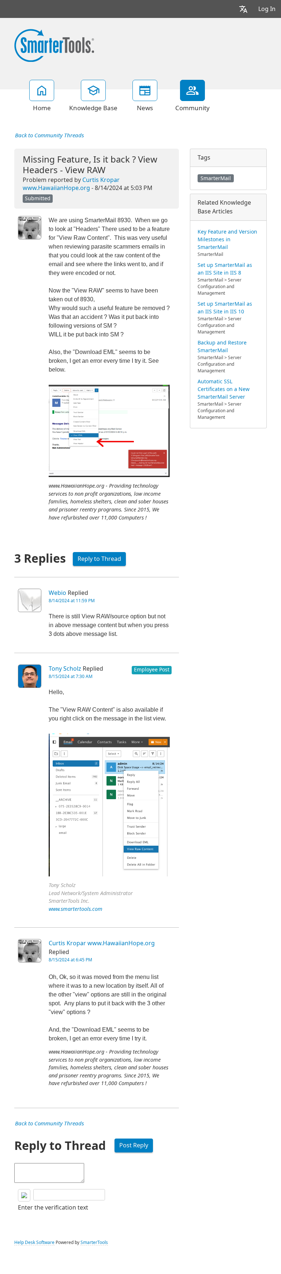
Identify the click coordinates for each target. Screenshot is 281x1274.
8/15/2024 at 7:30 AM (71, 676)
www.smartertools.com (75, 909)
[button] (243, 9)
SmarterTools (94, 1242)
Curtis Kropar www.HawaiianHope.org (102, 943)
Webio (57, 592)
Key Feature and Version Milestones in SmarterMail (227, 239)
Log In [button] (267, 8)
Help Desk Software (34, 1242)
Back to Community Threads (49, 135)
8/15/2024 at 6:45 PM (70, 959)
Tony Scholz (65, 668)
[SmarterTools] (54, 44)
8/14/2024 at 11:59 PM (72, 600)
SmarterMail (216, 178)
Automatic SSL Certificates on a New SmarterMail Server (224, 389)
